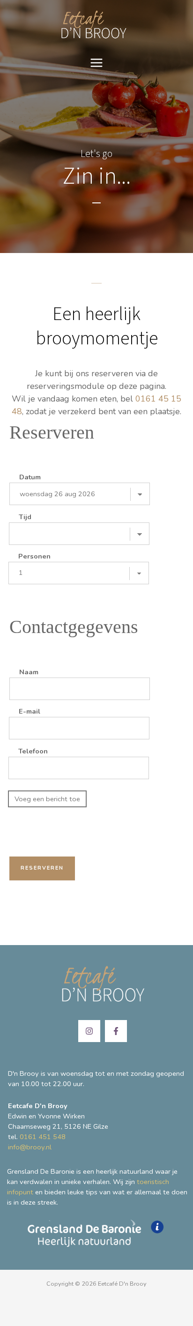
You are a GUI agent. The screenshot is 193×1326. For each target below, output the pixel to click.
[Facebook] (116, 1031)
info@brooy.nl (30, 1147)
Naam (28, 672)
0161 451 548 (43, 1136)
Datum (30, 477)
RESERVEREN (42, 868)
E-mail (29, 711)
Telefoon (33, 751)
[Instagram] (89, 1031)
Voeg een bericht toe (47, 799)
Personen (34, 556)
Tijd (25, 516)
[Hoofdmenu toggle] (96, 63)
